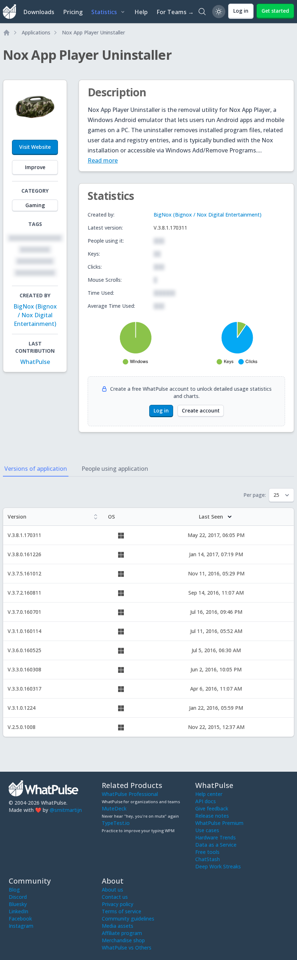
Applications (36, 32)
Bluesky (18, 904)
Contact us (115, 896)
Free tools (207, 851)
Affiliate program (122, 933)
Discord (18, 896)
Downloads (38, 12)
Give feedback (211, 808)
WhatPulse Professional (130, 794)
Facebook (20, 918)
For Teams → (175, 12)
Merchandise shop (123, 940)
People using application (114, 469)
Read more (103, 160)
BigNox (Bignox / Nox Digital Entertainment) (35, 315)
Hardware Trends (215, 837)
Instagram (21, 925)
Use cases (207, 830)
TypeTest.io (116, 822)
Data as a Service (216, 844)
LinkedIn (18, 911)
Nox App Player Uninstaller (93, 32)
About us (112, 889)
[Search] (202, 11)
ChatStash (207, 859)
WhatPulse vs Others (126, 947)
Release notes (212, 815)
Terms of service (121, 911)
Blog (14, 889)
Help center (208, 794)
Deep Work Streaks (218, 866)
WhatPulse (35, 362)
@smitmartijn (66, 809)
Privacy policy (117, 904)
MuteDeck (114, 808)
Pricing (73, 12)
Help (141, 12)
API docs (205, 801)
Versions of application (35, 469)
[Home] (6, 32)
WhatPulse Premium (219, 822)
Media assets (117, 925)
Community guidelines (128, 918)
